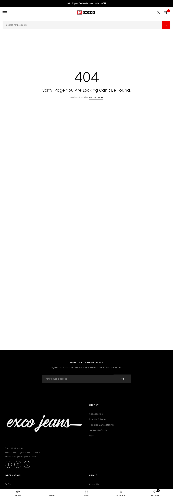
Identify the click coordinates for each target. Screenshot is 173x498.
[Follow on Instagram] (17, 464)
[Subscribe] (122, 379)
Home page (96, 97)
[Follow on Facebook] (8, 464)
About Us (94, 484)
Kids (91, 435)
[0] (165, 13)
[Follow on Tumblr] (27, 464)
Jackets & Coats (98, 430)
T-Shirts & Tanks (97, 419)
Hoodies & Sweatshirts (101, 424)
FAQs (8, 484)
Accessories (96, 414)
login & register (158, 13)
